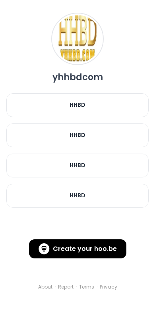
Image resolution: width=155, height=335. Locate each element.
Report (66, 287)
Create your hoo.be (85, 248)
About (45, 287)
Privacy (108, 287)
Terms (86, 287)
